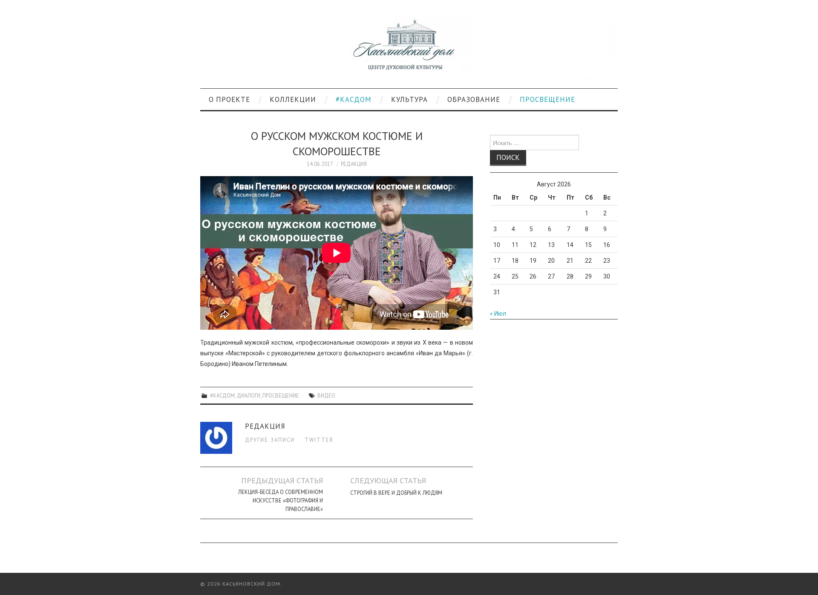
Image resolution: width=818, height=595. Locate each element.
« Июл (498, 313)
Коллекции (293, 99)
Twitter (319, 439)
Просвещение (547, 99)
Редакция (354, 163)
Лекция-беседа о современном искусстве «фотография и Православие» (280, 500)
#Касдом (354, 99)
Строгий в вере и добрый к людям (396, 492)
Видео (326, 395)
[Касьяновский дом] (409, 47)
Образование (473, 99)
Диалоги (248, 395)
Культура (409, 99)
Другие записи (270, 439)
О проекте (229, 99)
